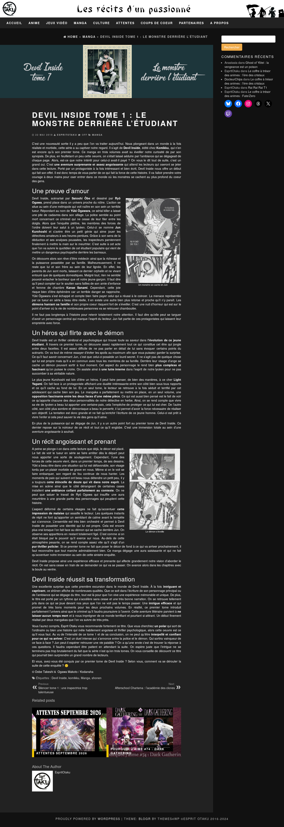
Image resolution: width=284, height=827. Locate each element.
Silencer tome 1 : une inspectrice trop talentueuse (62, 688)
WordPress (109, 819)
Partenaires (191, 23)
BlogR (145, 819)
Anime (34, 23)
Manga (80, 23)
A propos (219, 23)
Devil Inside (59, 678)
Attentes (125, 23)
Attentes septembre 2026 (61, 753)
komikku (73, 678)
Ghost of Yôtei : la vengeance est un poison (247, 64)
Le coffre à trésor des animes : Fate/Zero (247, 94)
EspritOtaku (67, 134)
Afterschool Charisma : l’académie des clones (145, 686)
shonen (96, 678)
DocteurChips (233, 79)
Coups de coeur (157, 23)
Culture (101, 23)
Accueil (14, 23)
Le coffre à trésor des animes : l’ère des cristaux (247, 73)
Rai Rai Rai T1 (257, 87)
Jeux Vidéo (57, 23)
